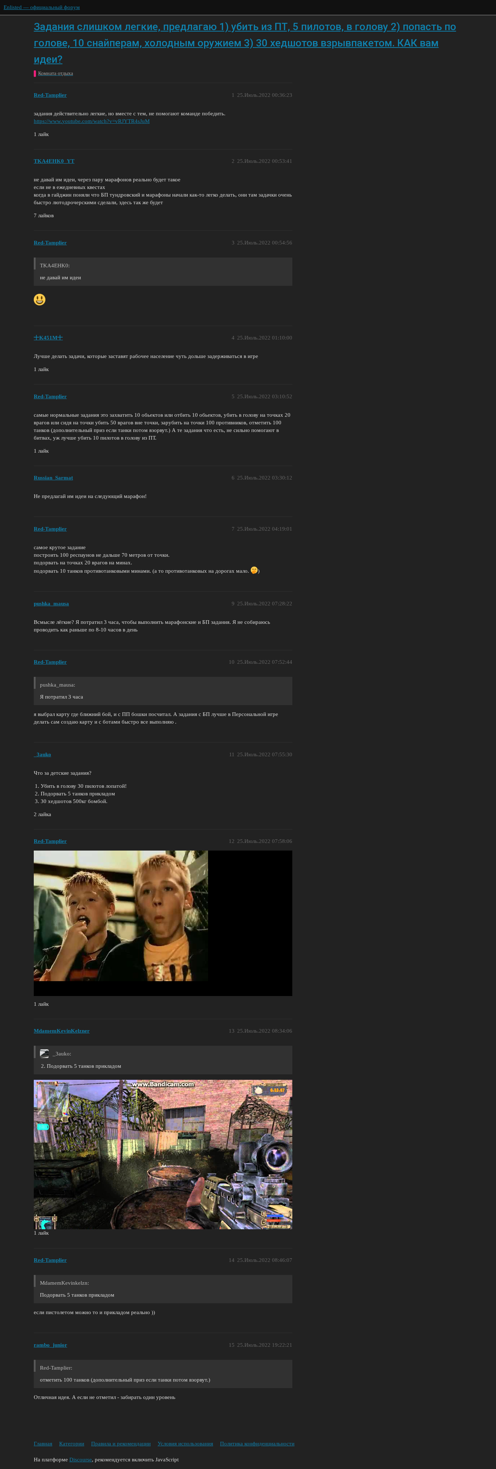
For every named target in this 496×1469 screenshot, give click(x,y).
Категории (71, 1444)
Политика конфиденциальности (257, 1444)
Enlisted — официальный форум (42, 7)
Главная (43, 1444)
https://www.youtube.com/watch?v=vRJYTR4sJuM (92, 121)
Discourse (80, 1459)
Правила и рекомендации (121, 1444)
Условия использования (185, 1444)
